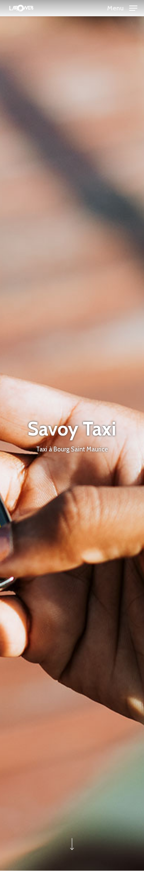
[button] (122, 7)
